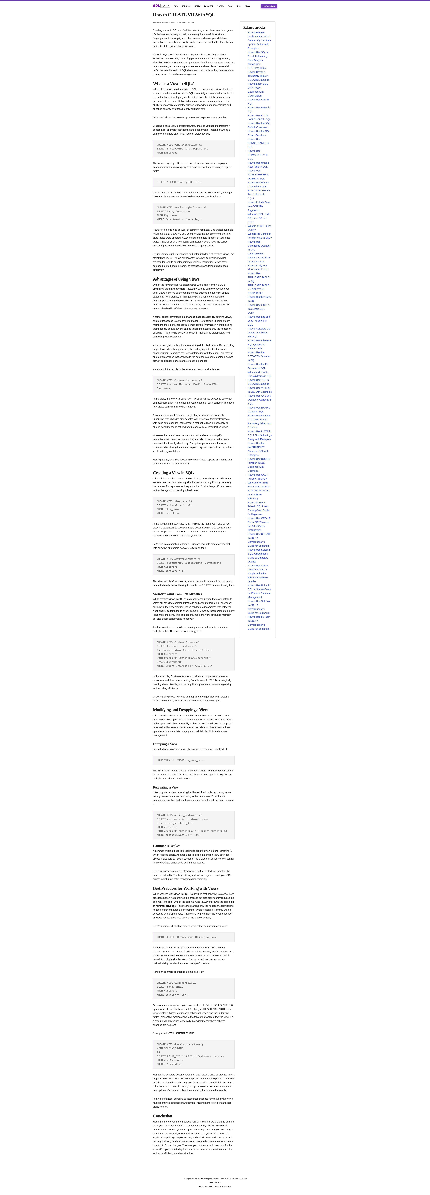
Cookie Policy (227, 1187)
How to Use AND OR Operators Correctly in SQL (260, 399)
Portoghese (208, 1179)
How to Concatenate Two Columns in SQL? (259, 194)
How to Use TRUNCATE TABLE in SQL (258, 277)
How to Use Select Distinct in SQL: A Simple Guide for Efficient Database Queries (258, 573)
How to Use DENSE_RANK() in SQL (258, 143)
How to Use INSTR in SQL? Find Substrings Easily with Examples (260, 435)
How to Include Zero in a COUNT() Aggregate (259, 206)
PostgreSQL (208, 6)
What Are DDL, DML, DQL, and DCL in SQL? (259, 218)
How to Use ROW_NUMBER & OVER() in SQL (258, 174)
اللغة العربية (243, 1179)
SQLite (197, 6)
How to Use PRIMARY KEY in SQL (257, 154)
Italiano (216, 1179)
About (247, 6)
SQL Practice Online (269, 6)
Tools (239, 6)
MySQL (220, 6)
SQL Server (186, 6)
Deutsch (235, 1179)
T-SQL (230, 6)
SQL (176, 6)
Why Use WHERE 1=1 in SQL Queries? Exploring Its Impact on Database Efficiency (259, 490)
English (194, 1179)
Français (222, 1179)
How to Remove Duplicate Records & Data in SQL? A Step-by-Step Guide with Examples (259, 40)
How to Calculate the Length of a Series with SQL (259, 332)
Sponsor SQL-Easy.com (212, 1187)
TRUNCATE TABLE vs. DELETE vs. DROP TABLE (258, 289)
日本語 (229, 1179)
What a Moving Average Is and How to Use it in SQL (259, 257)
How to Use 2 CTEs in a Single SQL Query (258, 309)
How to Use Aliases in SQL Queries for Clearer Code (260, 344)
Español (200, 1179)
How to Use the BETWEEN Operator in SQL (259, 356)
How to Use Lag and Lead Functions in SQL (259, 320)
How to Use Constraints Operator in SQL (259, 245)
